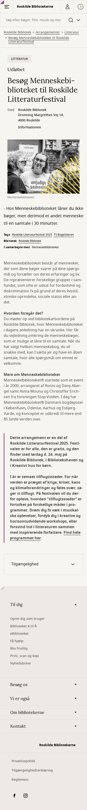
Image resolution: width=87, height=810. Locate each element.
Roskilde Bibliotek (17, 32)
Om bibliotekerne (27, 712)
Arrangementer (48, 32)
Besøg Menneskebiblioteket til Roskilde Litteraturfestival (38, 40)
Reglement (20, 779)
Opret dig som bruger (27, 618)
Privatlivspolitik (23, 761)
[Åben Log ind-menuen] (67, 6)
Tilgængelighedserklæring (32, 770)
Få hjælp (16, 641)
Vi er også (19, 698)
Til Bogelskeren (64, 235)
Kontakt (18, 726)
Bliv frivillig (19, 648)
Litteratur (71, 32)
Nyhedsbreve (20, 663)
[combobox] (43, 20)
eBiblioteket (19, 633)
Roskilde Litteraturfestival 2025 (32, 235)
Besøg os (18, 684)
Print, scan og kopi (24, 656)
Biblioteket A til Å (23, 626)
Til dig (16, 604)
